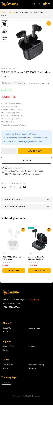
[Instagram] (15, 313)
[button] (48, 23)
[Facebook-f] (4, 313)
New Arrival (6, 68)
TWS (11, 13)
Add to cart (35, 151)
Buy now (26, 160)
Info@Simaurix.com (11, 303)
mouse (6, 383)
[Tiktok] (10, 313)
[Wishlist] (11, 167)
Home (3, 13)
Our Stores (34, 299)
